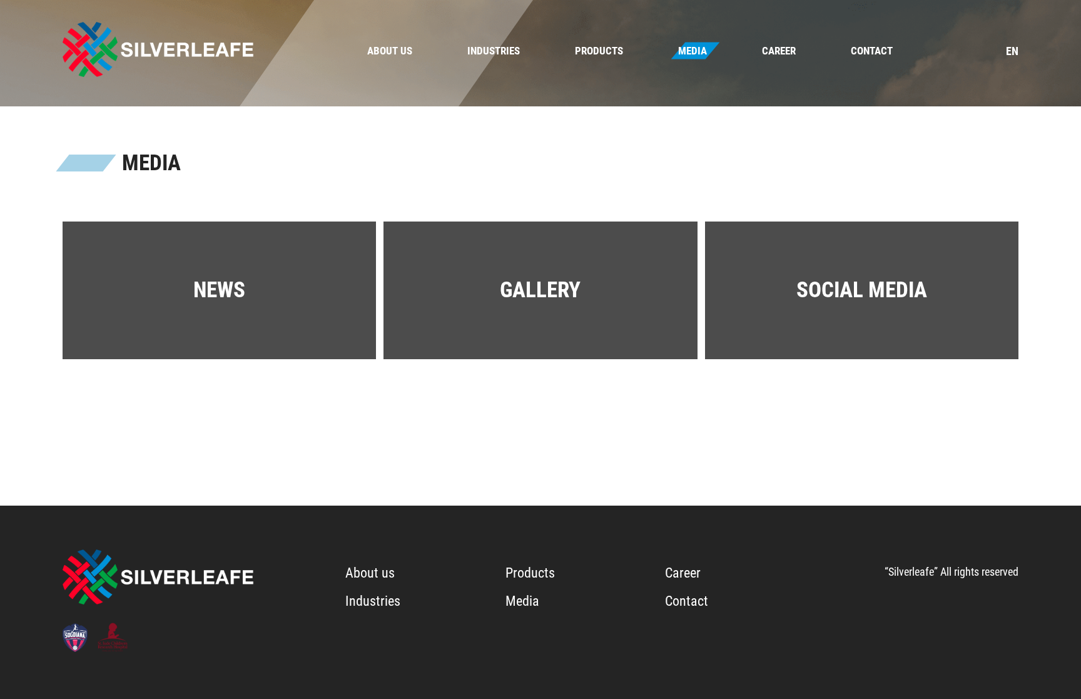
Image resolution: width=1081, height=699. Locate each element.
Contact (872, 50)
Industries (493, 50)
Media (692, 50)
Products (599, 50)
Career (779, 50)
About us (389, 50)
